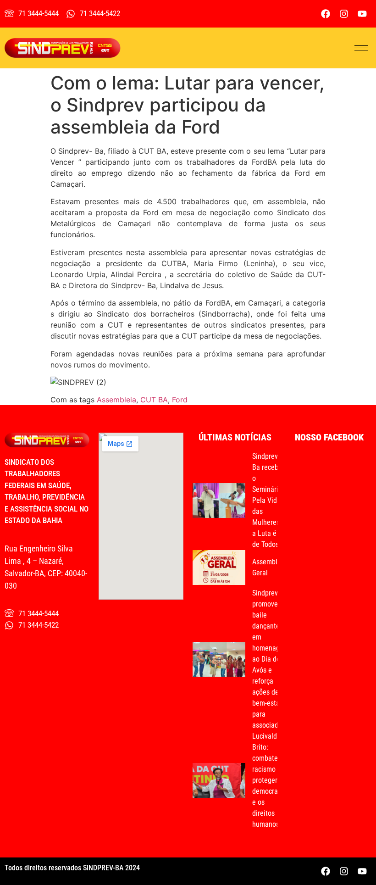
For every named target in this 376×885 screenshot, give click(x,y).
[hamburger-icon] (361, 48)
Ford (180, 399)
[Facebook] (325, 14)
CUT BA (154, 399)
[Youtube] (362, 14)
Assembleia (116, 399)
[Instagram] (344, 14)
